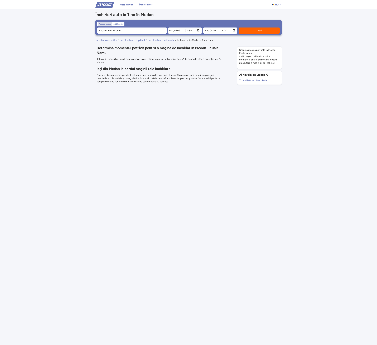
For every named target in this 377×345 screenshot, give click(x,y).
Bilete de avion (126, 5)
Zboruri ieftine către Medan (253, 80)
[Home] (104, 4)
